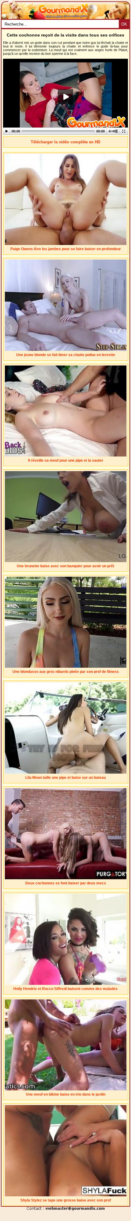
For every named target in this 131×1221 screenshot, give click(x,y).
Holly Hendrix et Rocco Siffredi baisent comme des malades (65, 989)
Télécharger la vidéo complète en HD (65, 142)
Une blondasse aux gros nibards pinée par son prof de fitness (65, 672)
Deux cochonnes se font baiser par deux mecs (65, 883)
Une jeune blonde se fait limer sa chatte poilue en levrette (65, 355)
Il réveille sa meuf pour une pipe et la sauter (65, 460)
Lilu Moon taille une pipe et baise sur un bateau (65, 777)
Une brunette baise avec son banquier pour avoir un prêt (65, 566)
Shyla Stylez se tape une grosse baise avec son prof (65, 1200)
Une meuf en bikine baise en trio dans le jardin (65, 1094)
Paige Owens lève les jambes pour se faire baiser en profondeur (65, 249)
